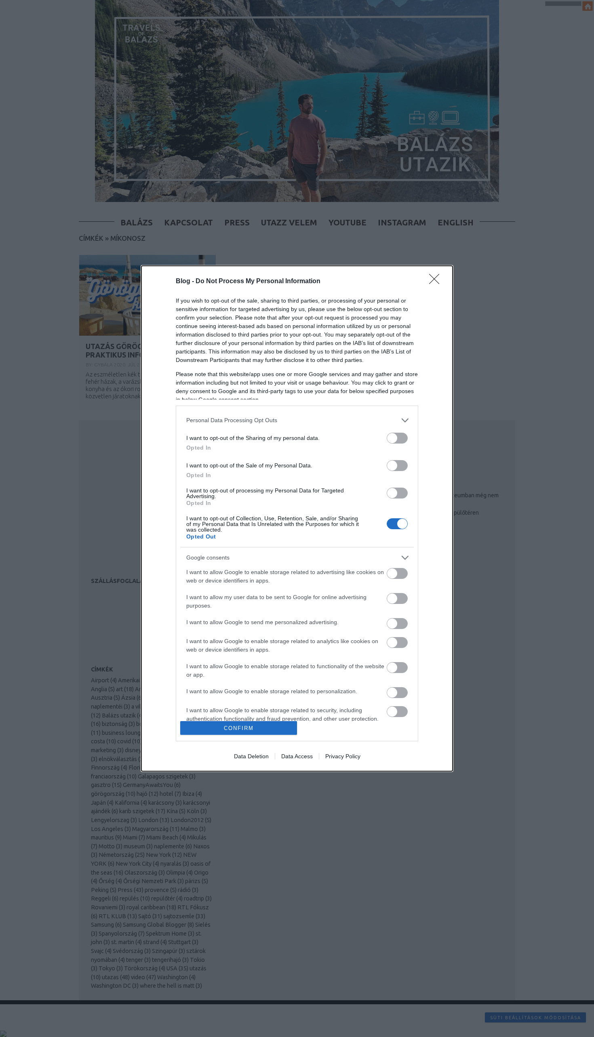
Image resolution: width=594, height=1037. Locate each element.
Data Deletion (251, 756)
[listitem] (297, 420)
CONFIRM (239, 728)
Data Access (297, 756)
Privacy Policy (342, 756)
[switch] (397, 438)
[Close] (436, 281)
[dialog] (297, 518)
